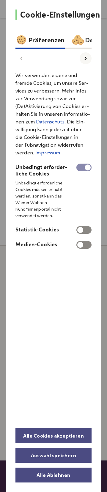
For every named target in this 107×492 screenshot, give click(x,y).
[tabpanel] (53, 158)
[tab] (40, 41)
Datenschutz (50, 121)
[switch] (84, 230)
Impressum (47, 152)
